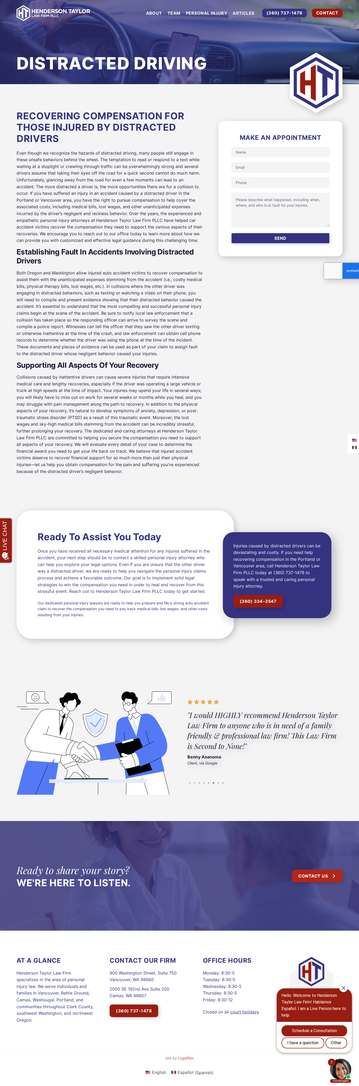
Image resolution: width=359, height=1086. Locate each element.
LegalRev (186, 1058)
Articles (243, 13)
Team (174, 13)
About (154, 13)
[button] (190, 783)
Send (280, 238)
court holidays (244, 1011)
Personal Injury (206, 13)
